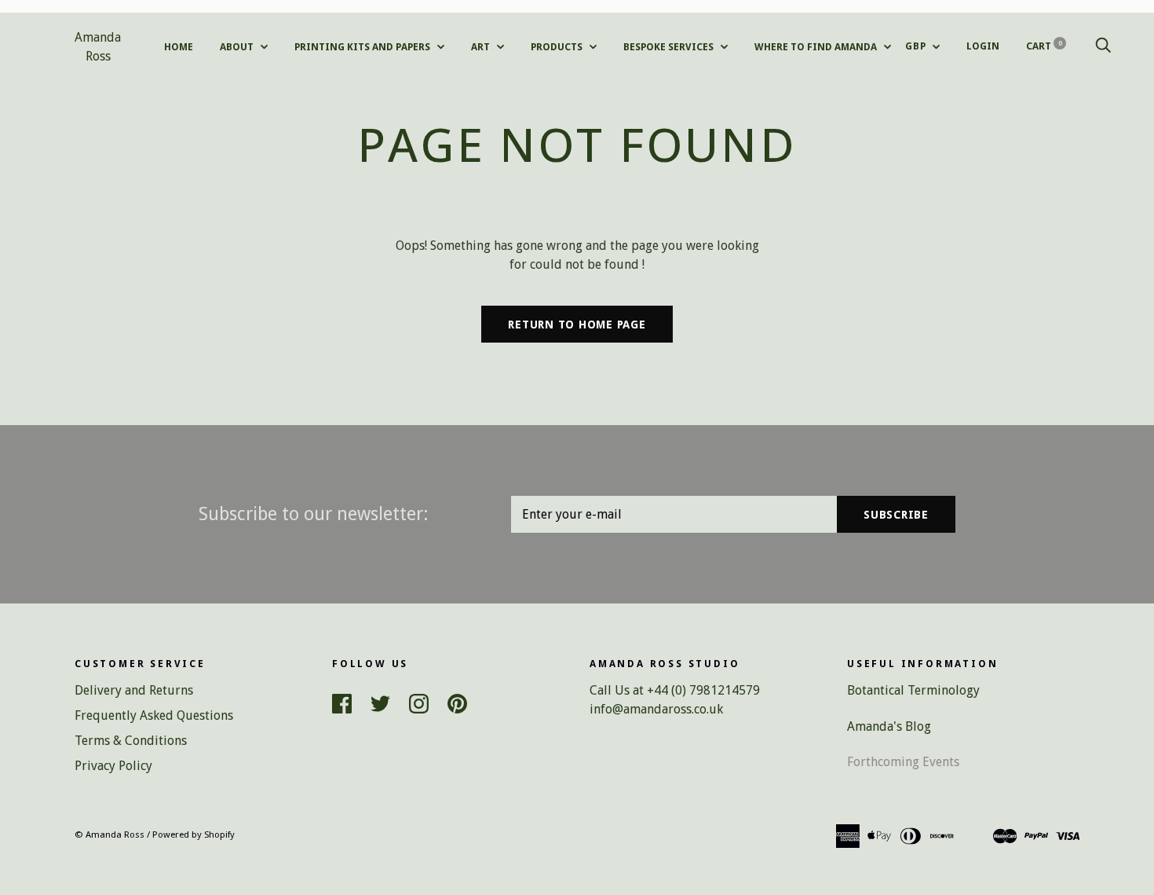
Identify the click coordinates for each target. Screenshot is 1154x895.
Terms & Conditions (131, 740)
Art (481, 47)
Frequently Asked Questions (154, 715)
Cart (1044, 46)
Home (178, 47)
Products (558, 47)
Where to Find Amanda (816, 47)
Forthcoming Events (903, 761)
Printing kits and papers (363, 47)
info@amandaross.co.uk (656, 709)
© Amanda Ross (109, 834)
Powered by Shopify (193, 834)
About (238, 47)
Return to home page (576, 324)
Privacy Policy (113, 765)
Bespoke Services (669, 47)
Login (982, 46)
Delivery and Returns (134, 690)
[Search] (1103, 46)
